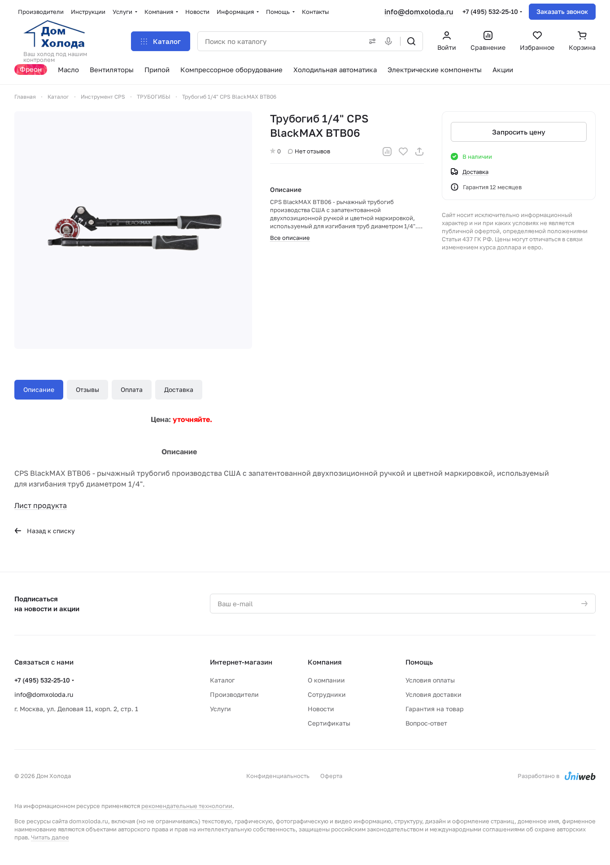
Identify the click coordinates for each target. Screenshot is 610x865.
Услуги (220, 709)
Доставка (178, 389)
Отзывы (87, 389)
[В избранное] (403, 151)
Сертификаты (329, 723)
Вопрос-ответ (426, 723)
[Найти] (411, 41)
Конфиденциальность (277, 775)
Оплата (132, 389)
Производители (234, 694)
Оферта (331, 775)
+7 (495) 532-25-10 (490, 11)
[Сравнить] (387, 151)
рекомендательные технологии (186, 805)
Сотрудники (327, 694)
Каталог (222, 680)
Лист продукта (40, 505)
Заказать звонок (562, 11)
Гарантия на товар (434, 709)
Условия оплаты (430, 680)
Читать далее (50, 837)
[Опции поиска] (370, 41)
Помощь (419, 662)
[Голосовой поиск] (390, 41)
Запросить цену (518, 132)
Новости (321, 709)
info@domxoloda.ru (418, 11)
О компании (326, 680)
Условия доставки (433, 694)
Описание (38, 389)
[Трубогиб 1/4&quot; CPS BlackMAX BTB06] (133, 230)
